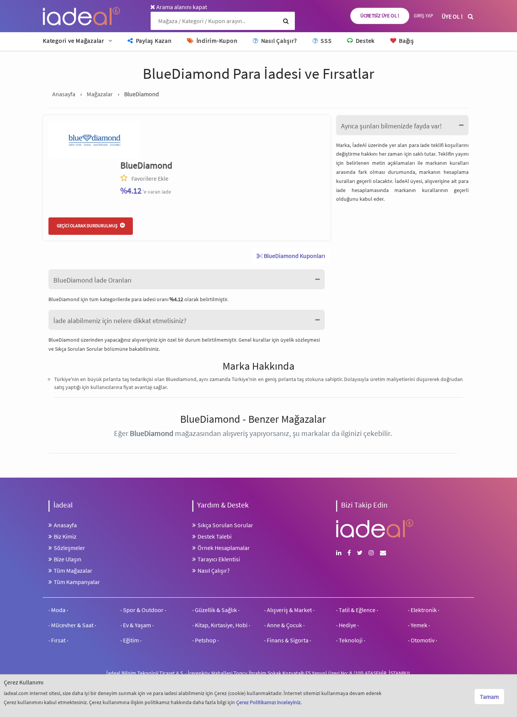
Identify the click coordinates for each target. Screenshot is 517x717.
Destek (364, 40)
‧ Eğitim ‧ (131, 640)
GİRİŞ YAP (423, 15)
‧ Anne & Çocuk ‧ (284, 625)
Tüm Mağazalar (73, 570)
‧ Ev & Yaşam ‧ (137, 625)
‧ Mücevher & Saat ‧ (72, 625)
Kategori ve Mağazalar (73, 40)
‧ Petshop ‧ (205, 640)
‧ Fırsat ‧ (58, 640)
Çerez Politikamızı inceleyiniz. (269, 702)
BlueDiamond (146, 165)
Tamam (489, 696)
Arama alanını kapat (181, 7)
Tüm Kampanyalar (77, 582)
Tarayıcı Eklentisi (219, 559)
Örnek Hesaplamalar (224, 547)
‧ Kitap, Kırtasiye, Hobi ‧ (221, 625)
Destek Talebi (215, 536)
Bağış (405, 40)
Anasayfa (65, 525)
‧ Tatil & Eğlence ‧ (357, 610)
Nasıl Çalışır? (278, 40)
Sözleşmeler (69, 547)
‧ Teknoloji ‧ (350, 640)
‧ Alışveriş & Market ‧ (289, 610)
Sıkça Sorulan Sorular (79, 348)
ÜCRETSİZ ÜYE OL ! (380, 15)
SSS (325, 40)
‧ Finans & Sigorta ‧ (287, 640)
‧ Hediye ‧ (347, 625)
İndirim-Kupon (216, 40)
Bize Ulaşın (67, 559)
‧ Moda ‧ (58, 610)
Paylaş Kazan (153, 40)
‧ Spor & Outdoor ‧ (143, 610)
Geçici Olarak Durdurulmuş (87, 225)
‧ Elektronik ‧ (423, 610)
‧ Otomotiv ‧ (422, 640)
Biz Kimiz (65, 536)
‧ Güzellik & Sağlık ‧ (216, 610)
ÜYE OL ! (452, 16)
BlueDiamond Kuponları (294, 255)
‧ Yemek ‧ (419, 625)
